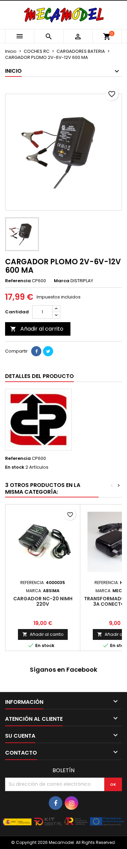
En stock (14, 467)
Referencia (18, 281)
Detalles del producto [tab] (39, 376)
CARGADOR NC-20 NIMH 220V (42, 601)
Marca (61, 281)
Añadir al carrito (36, 329)
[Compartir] (36, 351)
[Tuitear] (48, 351)
